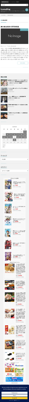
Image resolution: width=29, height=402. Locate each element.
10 (4, 137)
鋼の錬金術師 (13, 46)
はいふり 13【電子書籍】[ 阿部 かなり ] (19, 207)
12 (11, 137)
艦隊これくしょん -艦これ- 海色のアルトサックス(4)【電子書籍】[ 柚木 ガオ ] (19, 231)
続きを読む (22, 63)
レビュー (25, 29)
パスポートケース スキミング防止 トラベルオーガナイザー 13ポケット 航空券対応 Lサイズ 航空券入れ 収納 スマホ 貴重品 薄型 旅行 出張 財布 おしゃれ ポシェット (21, 343)
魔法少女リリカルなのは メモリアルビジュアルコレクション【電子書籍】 (19, 219)
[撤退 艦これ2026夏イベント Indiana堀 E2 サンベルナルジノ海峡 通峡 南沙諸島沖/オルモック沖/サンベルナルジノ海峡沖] (4, 82)
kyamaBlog (5, 9)
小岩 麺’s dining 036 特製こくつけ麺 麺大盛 (17, 112)
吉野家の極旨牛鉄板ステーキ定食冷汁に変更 (18, 104)
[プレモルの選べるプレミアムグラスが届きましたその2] (4, 91)
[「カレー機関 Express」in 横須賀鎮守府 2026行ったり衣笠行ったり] (4, 99)
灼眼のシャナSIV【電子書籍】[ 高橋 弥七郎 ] (19, 243)
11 (7, 137)
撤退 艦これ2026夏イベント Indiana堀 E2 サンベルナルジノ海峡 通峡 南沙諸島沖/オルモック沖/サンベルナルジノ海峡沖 (18, 82)
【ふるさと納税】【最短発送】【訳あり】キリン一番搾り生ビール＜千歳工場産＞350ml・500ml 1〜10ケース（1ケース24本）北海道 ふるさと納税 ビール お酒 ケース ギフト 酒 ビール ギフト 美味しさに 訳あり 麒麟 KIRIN (21, 329)
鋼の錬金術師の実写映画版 (10, 27)
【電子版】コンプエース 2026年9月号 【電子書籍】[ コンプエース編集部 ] (19, 182)
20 (14, 139)
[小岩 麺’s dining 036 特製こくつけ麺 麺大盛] (4, 115)
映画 (9, 46)
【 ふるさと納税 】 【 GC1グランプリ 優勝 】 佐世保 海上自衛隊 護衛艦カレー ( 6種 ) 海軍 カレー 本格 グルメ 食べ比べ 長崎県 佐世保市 (20, 283)
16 (25, 137)
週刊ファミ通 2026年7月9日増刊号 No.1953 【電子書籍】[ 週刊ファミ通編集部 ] (19, 194)
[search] (27, 5)
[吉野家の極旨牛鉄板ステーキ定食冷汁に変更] (4, 107)
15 (21, 137)
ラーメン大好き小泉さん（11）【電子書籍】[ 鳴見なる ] (19, 255)
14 (18, 137)
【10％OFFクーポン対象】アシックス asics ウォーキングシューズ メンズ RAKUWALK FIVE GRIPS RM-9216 (20, 355)
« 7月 (3, 147)
